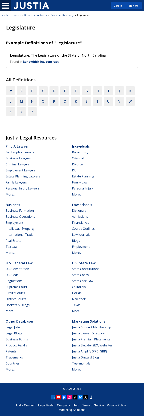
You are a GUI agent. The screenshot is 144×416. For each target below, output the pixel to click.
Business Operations (20, 216)
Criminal (78, 158)
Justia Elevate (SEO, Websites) (92, 345)
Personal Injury (83, 188)
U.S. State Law (84, 263)
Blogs (76, 241)
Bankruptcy (80, 152)
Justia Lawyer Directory (88, 333)
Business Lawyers (18, 158)
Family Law (79, 182)
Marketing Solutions (88, 321)
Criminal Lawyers (18, 164)
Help (76, 405)
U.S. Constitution (17, 269)
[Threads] (75, 397)
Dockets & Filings (18, 305)
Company (63, 405)
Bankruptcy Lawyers (20, 152)
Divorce (77, 164)
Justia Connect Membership (91, 327)
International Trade (19, 235)
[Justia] (31, 5)
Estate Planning (83, 176)
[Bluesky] (80, 397)
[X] (85, 397)
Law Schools (82, 204)
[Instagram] (69, 397)
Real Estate (13, 241)
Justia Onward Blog (85, 357)
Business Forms (17, 339)
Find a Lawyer (17, 146)
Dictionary (79, 210)
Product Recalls (16, 345)
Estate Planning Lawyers (23, 176)
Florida (77, 293)
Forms (16, 15)
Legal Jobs (13, 327)
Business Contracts (35, 15)
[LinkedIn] (53, 397)
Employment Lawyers (21, 170)
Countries (13, 363)
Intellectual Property (20, 229)
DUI (74, 170)
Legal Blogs (14, 333)
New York (79, 299)
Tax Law (11, 247)
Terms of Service (93, 405)
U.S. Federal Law (19, 263)
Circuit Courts (15, 293)
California (79, 287)
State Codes (80, 275)
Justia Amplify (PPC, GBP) (89, 351)
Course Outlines (83, 229)
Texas (76, 305)
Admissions (80, 216)
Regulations (14, 281)
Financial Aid (80, 223)
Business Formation (20, 210)
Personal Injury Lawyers (23, 188)
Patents (11, 351)
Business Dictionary (62, 15)
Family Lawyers (16, 182)
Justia (5, 15)
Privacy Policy (116, 405)
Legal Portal (46, 405)
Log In (118, 5)
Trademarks (14, 357)
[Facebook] (64, 397)
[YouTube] (58, 397)
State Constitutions (85, 269)
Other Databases (20, 321)
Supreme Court (16, 287)
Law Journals (81, 235)
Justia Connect (25, 405)
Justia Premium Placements (91, 339)
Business (13, 204)
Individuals (81, 146)
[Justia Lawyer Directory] (91, 397)
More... (10, 194)
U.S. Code (12, 275)
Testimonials (81, 363)
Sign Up (133, 5)
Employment (14, 223)
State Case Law (82, 281)
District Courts (16, 299)
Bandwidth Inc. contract (41, 62)
